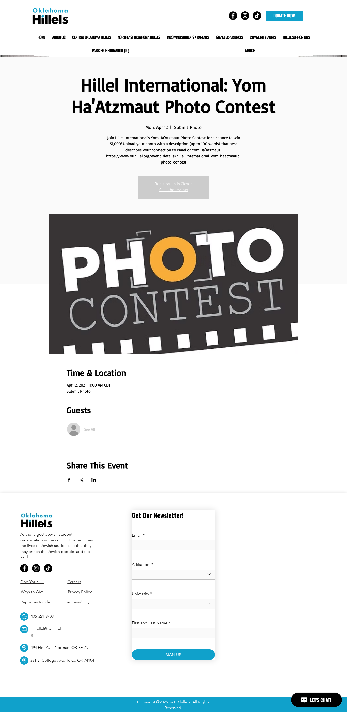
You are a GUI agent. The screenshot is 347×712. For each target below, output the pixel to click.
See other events (173, 190)
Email (138, 535)
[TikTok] (48, 568)
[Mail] (24, 629)
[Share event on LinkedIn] (93, 480)
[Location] (24, 648)
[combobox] (173, 575)
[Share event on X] (81, 480)
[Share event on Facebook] (69, 480)
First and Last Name (151, 622)
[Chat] (24, 616)
